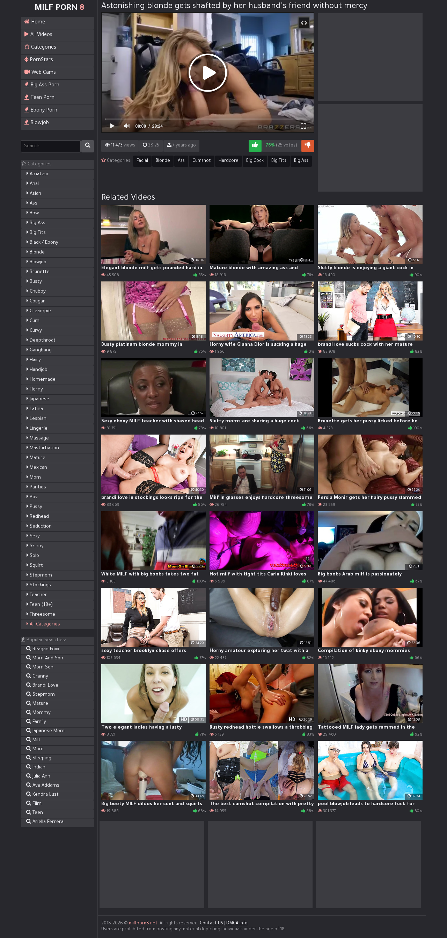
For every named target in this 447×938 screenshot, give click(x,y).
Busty (35, 282)
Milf (35, 740)
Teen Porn (41, 98)
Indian (38, 767)
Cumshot (201, 161)
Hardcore (229, 161)
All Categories (44, 624)
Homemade (42, 379)
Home (37, 23)
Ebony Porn (43, 111)
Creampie (39, 311)
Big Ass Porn (44, 85)
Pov (33, 497)
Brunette (39, 272)
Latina (35, 409)
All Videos (40, 35)
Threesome (41, 614)
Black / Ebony (43, 242)
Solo (33, 556)
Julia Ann (40, 776)
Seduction (40, 526)
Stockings (39, 585)
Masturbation (43, 448)
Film (36, 804)
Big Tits (37, 233)
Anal (33, 184)
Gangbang (40, 350)
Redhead (38, 517)
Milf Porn (59, 8)
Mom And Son (47, 658)
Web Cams (43, 73)
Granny (39, 676)
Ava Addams (45, 785)
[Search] (87, 146)
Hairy (34, 360)
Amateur (38, 174)
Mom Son (42, 667)
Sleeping (41, 758)
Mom (34, 477)
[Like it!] (255, 146)
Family (38, 722)
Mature (36, 458)
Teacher (37, 595)
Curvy (35, 331)
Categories (43, 48)
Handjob (37, 370)
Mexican (37, 468)
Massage (38, 438)
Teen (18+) (40, 605)
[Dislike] (307, 146)
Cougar (36, 301)
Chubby (37, 291)
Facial (142, 161)
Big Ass (36, 223)
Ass (32, 203)
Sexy (34, 536)
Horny (35, 389)
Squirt (35, 565)
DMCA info (237, 923)
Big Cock (255, 161)
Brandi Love (44, 685)
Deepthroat (42, 340)
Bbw (33, 213)
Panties (37, 487)
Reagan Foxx (45, 649)
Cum (33, 321)
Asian (34, 193)
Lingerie (37, 428)
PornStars (40, 60)
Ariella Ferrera (47, 822)
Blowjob (39, 123)
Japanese (38, 399)
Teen (37, 813)
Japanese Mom (48, 731)
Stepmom (40, 575)
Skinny (36, 546)
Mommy (41, 713)
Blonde (36, 252)
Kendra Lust (45, 794)
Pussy (35, 507)
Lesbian (37, 419)
